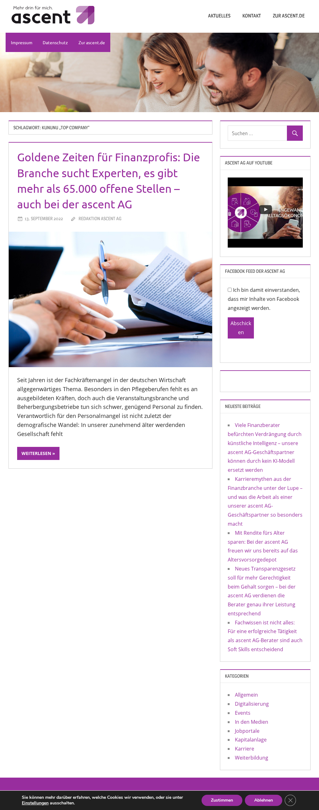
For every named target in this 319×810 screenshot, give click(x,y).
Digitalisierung (252, 703)
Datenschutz (55, 42)
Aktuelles (219, 16)
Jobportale (247, 730)
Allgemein (246, 694)
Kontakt (251, 16)
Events (242, 712)
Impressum (21, 42)
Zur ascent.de (289, 16)
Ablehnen (263, 800)
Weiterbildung (251, 757)
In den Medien (251, 721)
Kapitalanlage (251, 739)
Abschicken (241, 328)
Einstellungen (35, 803)
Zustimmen (222, 800)
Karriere (244, 748)
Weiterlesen (36, 453)
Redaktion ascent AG (100, 218)
